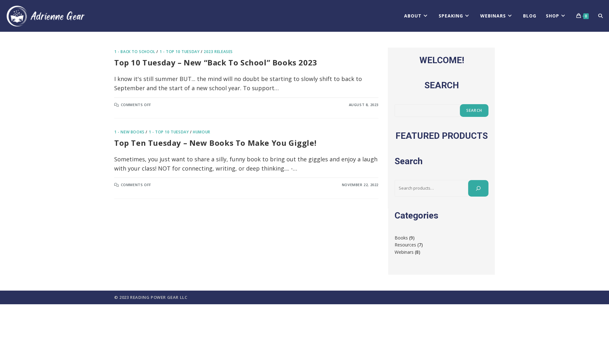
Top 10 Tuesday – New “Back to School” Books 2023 (215, 62)
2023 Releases (218, 51)
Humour (201, 132)
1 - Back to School (134, 51)
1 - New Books (129, 132)
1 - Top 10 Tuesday (180, 51)
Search (474, 110)
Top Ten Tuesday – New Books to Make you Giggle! (216, 143)
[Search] (478, 188)
